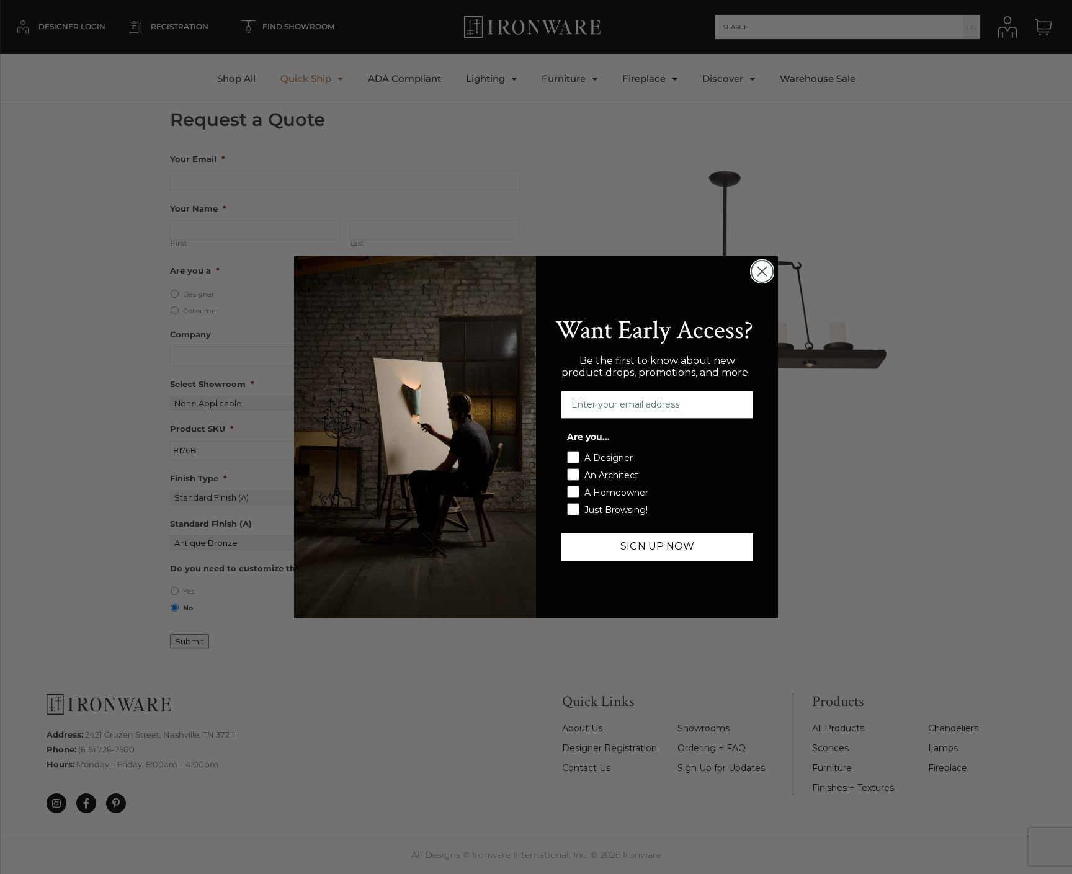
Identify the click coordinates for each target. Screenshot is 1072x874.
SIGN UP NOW (657, 546)
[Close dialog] (762, 271)
